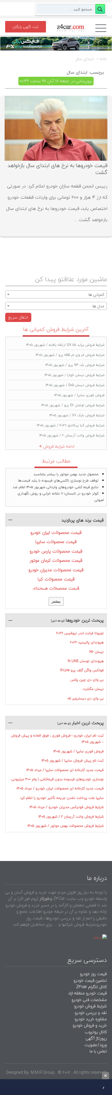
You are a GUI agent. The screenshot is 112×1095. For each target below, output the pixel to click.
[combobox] (56, 294)
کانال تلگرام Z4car (91, 986)
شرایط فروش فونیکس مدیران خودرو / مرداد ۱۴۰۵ (67, 807)
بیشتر (56, 601)
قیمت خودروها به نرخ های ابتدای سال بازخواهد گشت (57, 169)
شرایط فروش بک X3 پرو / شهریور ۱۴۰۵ (75, 365)
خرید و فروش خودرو (89, 1025)
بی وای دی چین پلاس (87, 680)
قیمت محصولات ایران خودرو (56, 532)
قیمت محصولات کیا (56, 579)
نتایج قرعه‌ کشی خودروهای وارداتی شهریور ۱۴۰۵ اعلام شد (56, 487)
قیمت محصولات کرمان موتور (56, 560)
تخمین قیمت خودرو (90, 980)
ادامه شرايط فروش (58, 446)
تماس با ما (98, 1051)
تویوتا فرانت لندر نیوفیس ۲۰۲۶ (80, 633)
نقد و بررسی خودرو (91, 1012)
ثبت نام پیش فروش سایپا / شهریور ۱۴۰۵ (73, 761)
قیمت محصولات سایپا (56, 541)
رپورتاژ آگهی (96, 1038)
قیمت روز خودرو (93, 973)
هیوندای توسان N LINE (86, 661)
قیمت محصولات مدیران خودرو (56, 570)
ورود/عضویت (95, 1044)
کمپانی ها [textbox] (96, 294)
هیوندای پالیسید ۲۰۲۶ (87, 642)
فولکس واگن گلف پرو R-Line (82, 670)
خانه (103, 59)
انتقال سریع (18, 317)
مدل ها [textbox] (98, 306)
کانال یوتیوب (95, 1031)
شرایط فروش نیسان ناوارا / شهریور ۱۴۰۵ (75, 375)
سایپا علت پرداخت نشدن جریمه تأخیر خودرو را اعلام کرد (62, 798)
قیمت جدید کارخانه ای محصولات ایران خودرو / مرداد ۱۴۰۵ (60, 788)
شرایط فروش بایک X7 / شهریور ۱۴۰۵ (77, 415)
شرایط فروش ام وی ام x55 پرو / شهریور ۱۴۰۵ (70, 355)
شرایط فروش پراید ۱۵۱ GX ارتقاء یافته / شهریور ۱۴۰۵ (65, 345)
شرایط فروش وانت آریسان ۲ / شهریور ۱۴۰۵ (72, 435)
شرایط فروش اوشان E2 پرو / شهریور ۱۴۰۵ (73, 405)
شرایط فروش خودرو (90, 1006)
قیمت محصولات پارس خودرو (56, 551)
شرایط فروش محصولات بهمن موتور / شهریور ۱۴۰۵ (66, 826)
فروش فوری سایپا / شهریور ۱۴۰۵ (79, 395)
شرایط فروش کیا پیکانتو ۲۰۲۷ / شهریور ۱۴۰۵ (71, 425)
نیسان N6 (96, 652)
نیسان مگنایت (93, 689)
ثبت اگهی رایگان (25, 27)
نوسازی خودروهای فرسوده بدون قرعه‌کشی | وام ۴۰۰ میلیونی (57, 779)
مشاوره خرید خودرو (90, 1019)
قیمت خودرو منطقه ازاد (87, 993)
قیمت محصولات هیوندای (56, 588)
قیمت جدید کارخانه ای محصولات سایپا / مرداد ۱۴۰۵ (65, 770)
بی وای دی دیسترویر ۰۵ (85, 698)
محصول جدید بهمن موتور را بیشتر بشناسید (66, 474)
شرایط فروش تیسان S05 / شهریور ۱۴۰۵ (75, 385)
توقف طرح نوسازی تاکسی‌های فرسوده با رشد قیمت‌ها (58, 480)
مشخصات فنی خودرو (88, 999)
